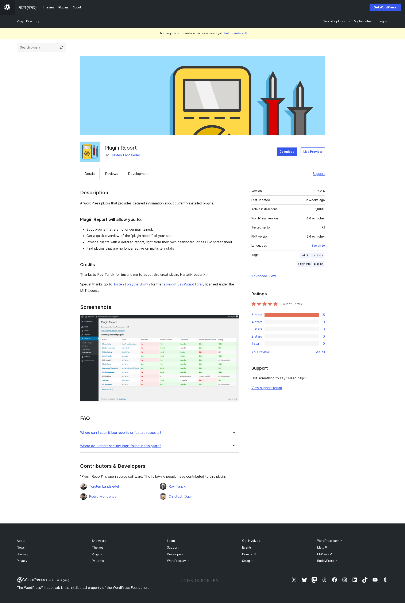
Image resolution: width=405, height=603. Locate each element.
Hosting (22, 554)
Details (90, 174)
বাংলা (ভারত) (63, 580)
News (21, 547)
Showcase (99, 540)
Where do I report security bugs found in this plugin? (120, 446)
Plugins (97, 554)
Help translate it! (235, 33)
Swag (248, 560)
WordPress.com (330, 540)
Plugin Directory (28, 21)
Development (138, 174)
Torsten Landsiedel (125, 155)
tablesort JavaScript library (183, 284)
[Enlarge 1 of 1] (233, 320)
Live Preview (312, 151)
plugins (318, 263)
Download (286, 151)
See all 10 (318, 245)
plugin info (304, 263)
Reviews (111, 174)
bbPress (324, 554)
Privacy (22, 560)
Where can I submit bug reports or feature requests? (120, 433)
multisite (318, 255)
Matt (322, 547)
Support (319, 174)
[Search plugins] (61, 47)
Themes (97, 547)
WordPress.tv (178, 560)
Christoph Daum (181, 496)
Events (247, 547)
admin (305, 255)
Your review (260, 352)
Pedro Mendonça (102, 496)
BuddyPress (327, 560)
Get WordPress (385, 7)
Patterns (98, 560)
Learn (171, 540)
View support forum (266, 388)
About (21, 540)
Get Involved (251, 540)
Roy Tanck (177, 486)
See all (320, 352)
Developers (175, 554)
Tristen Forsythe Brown (131, 284)
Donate (249, 554)
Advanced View (263, 276)
